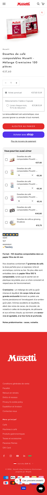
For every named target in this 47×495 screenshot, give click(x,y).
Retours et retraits (11, 393)
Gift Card (7, 448)
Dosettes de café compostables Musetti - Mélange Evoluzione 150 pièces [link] (27, 157)
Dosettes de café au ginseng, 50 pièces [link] (29, 220)
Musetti (6, 49)
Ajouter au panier (23, 126)
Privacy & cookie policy (13, 402)
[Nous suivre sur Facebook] (4, 456)
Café (5, 425)
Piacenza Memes (10, 443)
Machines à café (10, 429)
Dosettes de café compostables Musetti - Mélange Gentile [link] (26, 169)
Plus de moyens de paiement (23, 141)
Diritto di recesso (10, 397)
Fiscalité (6, 388)
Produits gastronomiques (14, 434)
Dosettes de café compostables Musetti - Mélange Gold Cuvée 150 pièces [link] (27, 208)
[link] (12, 159)
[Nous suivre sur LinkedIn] (24, 456)
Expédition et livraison (12, 406)
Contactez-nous (10, 411)
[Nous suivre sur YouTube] (17, 456)
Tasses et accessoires (12, 438)
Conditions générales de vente (16, 383)
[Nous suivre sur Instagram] (10, 456)
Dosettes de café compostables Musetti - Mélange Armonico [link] (26, 195)
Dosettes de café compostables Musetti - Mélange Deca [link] (26, 182)
